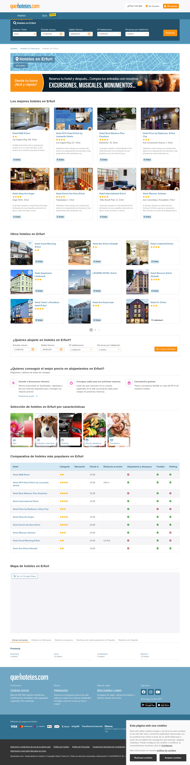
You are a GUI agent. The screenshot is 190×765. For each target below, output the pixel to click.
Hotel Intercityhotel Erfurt (26, 501)
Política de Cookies (61, 747)
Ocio (44, 15)
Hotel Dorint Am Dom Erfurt (26, 525)
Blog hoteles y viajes (109, 690)
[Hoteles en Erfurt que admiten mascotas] (46, 430)
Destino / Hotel (20, 29)
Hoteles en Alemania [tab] (41, 640)
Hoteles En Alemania (30, 48)
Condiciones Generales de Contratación (109, 747)
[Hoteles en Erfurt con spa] (21, 430)
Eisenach (14, 654)
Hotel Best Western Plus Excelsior (30, 493)
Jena (56, 654)
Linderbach (102, 654)
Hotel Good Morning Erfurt (45, 245)
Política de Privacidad (81, 747)
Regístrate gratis (26, 396)
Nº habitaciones (104, 29)
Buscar (170, 32)
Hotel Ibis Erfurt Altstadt (105, 243)
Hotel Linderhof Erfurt (162, 243)
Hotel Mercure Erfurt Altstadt (161, 274)
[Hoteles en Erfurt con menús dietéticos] (94, 430)
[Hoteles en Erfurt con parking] (70, 430)
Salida (76, 29)
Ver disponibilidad (165, 349)
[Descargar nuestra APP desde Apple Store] (163, 705)
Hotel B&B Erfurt (21, 474)
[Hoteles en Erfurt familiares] (118, 430)
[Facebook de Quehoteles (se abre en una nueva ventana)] (144, 692)
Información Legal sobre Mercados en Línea (28, 751)
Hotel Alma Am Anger (23, 517)
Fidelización (61, 690)
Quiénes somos (19, 690)
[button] (171, 6)
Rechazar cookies (143, 758)
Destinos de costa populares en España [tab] (95, 640)
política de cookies (166, 750)
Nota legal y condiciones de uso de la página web (30, 747)
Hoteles (14, 48)
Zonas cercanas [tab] (20, 640)
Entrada (48, 29)
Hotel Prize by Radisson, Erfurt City (31, 509)
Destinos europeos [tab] (64, 640)
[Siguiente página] (99, 330)
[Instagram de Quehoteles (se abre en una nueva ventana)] (151, 692)
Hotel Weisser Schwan (24, 532)
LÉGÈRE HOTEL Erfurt (105, 273)
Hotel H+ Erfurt (158, 302)
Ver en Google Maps (26, 576)
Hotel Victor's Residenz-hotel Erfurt (47, 304)
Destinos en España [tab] (128, 640)
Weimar (144, 654)
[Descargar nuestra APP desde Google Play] (148, 705)
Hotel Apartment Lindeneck (43, 274)
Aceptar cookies (173, 758)
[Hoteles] (32, 6)
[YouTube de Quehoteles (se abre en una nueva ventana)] (158, 692)
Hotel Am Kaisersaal (103, 302)
